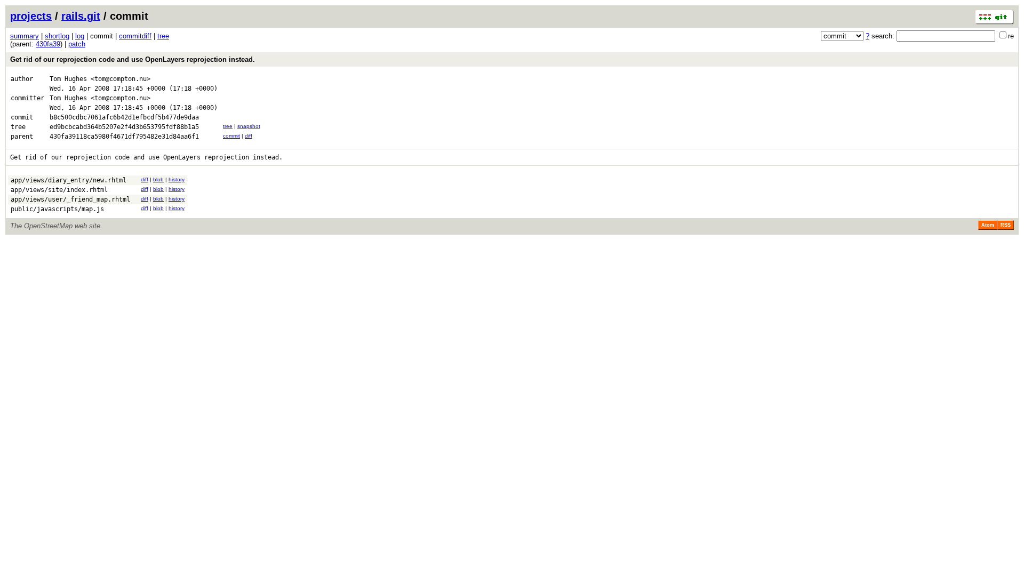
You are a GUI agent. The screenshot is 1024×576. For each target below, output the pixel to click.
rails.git (80, 16)
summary (24, 36)
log (79, 36)
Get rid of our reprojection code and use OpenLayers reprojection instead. (132, 59)
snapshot (248, 126)
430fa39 (48, 44)
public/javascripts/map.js (57, 209)
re (1011, 36)
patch (76, 44)
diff (248, 136)
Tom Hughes (68, 79)
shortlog (57, 36)
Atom (987, 225)
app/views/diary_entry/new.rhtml (68, 180)
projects (31, 16)
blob (158, 179)
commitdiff (135, 36)
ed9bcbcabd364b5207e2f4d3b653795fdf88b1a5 (124, 127)
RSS (1006, 225)
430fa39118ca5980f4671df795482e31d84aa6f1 (124, 136)
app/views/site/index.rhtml (59, 190)
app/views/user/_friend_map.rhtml (70, 199)
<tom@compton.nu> (120, 79)
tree (163, 36)
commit (231, 136)
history (177, 179)
